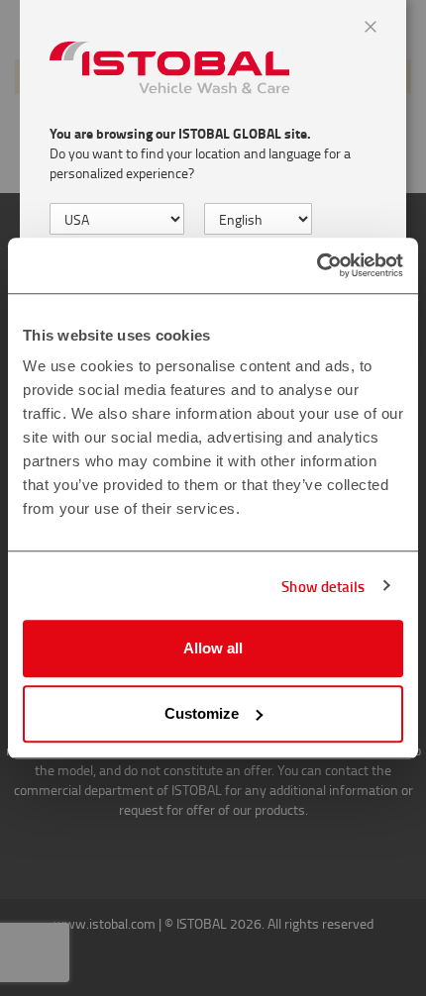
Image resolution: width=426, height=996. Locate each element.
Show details (323, 586)
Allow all (213, 648)
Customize (201, 713)
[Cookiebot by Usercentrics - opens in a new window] (316, 265)
